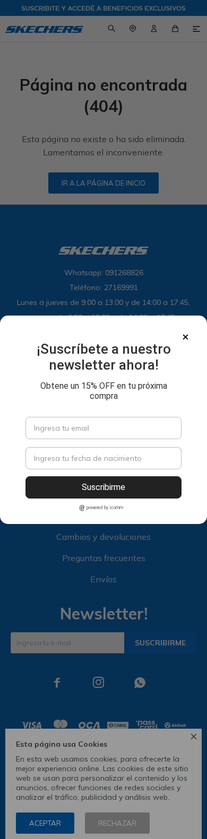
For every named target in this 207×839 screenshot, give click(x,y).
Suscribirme (103, 487)
